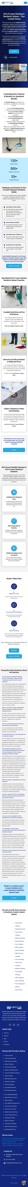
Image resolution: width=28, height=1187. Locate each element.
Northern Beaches (7, 1143)
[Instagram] (18, 1024)
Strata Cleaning (19, 941)
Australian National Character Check (11, 701)
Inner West (15, 1138)
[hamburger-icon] (25, 3)
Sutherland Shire (11, 1145)
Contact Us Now (8, 373)
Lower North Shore (11, 1142)
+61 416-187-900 (13, 57)
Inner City (15, 1143)
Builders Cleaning (20, 968)
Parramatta (20, 1145)
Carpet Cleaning (19, 950)
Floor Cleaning (19, 944)
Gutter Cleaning (19, 980)
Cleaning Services (20, 929)
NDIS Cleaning (19, 947)
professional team (10, 633)
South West (9, 1140)
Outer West (16, 1140)
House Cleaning (19, 959)
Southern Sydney (6, 1138)
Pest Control (18, 990)
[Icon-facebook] (10, 1024)
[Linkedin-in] (14, 1024)
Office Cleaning (19, 977)
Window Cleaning (20, 938)
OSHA (19, 762)
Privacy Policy (14, 1183)
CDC (24, 762)
